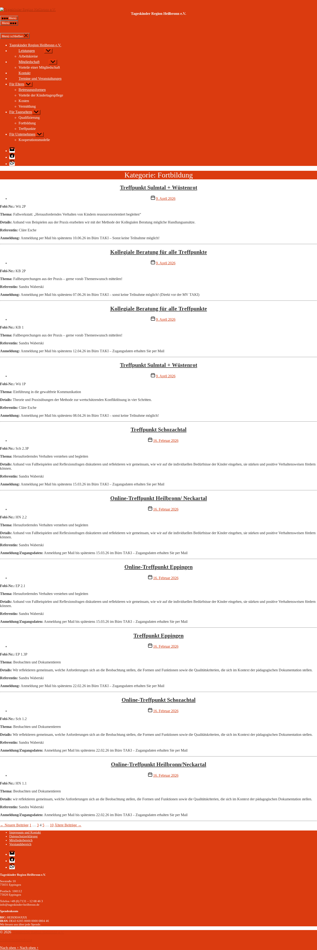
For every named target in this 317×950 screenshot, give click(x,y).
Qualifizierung (29, 118)
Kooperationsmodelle (34, 140)
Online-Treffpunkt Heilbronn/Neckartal (158, 764)
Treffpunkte (27, 129)
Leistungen (27, 51)
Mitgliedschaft (29, 62)
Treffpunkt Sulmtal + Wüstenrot (158, 187)
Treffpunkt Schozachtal (159, 430)
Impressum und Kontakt (25, 832)
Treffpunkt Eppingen (158, 636)
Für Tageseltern (20, 112)
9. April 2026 (165, 198)
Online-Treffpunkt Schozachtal (159, 700)
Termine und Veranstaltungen (40, 79)
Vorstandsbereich (20, 844)
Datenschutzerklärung (23, 836)
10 (52, 825)
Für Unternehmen (22, 134)
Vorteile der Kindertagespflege (41, 95)
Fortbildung (27, 123)
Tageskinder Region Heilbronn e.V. (38, 932)
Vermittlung (27, 106)
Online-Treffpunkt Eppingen (158, 567)
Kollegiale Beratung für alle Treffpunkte (158, 252)
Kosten (24, 101)
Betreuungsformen (32, 90)
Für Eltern (16, 84)
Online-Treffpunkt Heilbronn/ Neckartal (158, 498)
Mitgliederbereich (20, 840)
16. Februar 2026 (165, 441)
